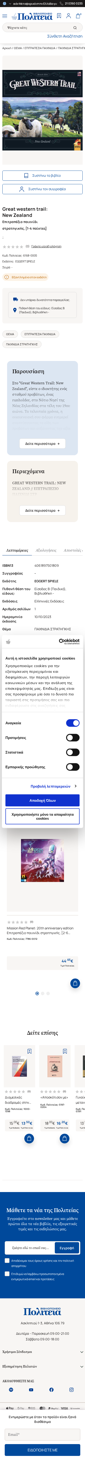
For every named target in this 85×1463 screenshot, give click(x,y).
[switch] (73, 738)
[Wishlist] (59, 16)
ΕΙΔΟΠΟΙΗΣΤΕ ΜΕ (43, 1450)
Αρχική (6, 48)
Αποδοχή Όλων (43, 800)
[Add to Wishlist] (29, 1051)
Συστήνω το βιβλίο (46, 175)
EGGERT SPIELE (25, 261)
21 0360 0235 (74, 3)
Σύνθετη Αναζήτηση (65, 36)
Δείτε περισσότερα (42, 443)
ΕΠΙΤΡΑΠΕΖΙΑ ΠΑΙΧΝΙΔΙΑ (40, 48)
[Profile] (68, 16)
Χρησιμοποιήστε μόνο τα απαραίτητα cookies (43, 816)
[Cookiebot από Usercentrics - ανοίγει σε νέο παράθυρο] (60, 642)
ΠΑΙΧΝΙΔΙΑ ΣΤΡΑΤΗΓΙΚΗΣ (22, 344)
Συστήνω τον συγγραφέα (47, 189)
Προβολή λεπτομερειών (51, 786)
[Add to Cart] (75, 983)
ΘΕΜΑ (18, 48)
